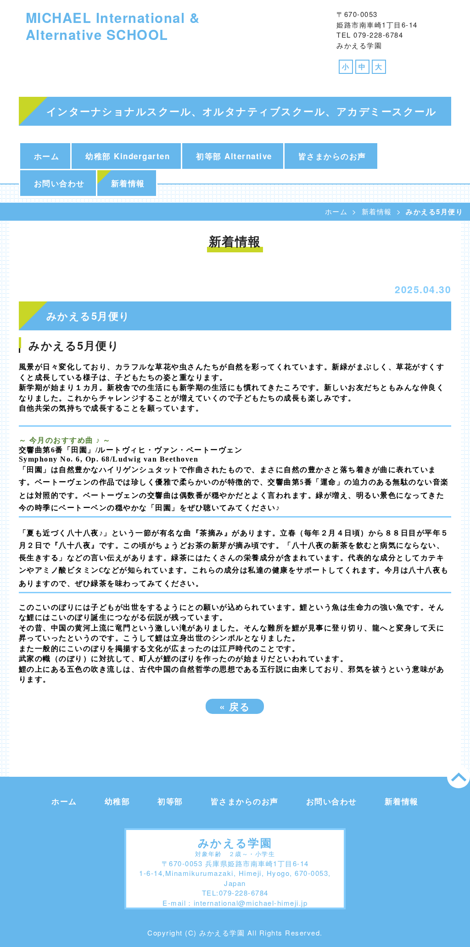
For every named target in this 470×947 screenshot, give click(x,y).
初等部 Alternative (234, 156)
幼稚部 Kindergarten (127, 156)
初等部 (170, 801)
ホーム (47, 156)
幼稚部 (117, 801)
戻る (234, 706)
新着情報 (128, 183)
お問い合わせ (59, 183)
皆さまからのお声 (332, 156)
